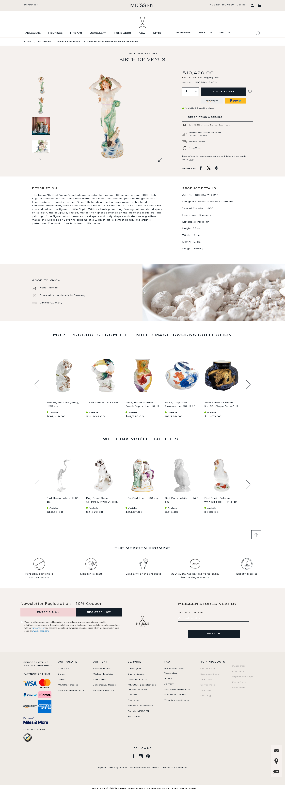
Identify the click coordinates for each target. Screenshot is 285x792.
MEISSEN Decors (103, 690)
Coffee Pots (207, 685)
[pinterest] (149, 755)
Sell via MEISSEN (138, 711)
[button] (41, 105)
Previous (36, 384)
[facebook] (135, 755)
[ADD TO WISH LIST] (250, 91)
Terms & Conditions (175, 768)
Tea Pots (205, 690)
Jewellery (98, 33)
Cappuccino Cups (243, 677)
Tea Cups (206, 680)
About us (205, 33)
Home (27, 42)
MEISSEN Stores (68, 685)
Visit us (224, 33)
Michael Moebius (103, 674)
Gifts (157, 33)
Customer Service (175, 695)
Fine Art (76, 33)
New (142, 33)
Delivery (169, 684)
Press (61, 680)
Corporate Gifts (137, 680)
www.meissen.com (40, 631)
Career (62, 674)
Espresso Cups (209, 674)
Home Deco (122, 33)
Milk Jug (205, 696)
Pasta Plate (239, 682)
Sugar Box (238, 666)
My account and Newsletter (174, 671)
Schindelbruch (101, 669)
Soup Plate (239, 688)
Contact (242, 5)
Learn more (224, 125)
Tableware (32, 33)
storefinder (31, 5)
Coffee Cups (208, 669)
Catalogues (135, 669)
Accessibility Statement (144, 768)
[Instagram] (142, 755)
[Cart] (259, 5)
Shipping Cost (211, 78)
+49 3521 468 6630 (221, 5)
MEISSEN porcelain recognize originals (142, 687)
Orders (168, 679)
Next (248, 384)
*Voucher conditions (176, 700)
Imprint (102, 768)
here (191, 159)
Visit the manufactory (71, 690)
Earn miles (134, 717)
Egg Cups (238, 671)
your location (191, 613)
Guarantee (134, 700)
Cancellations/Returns (177, 689)
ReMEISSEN (183, 33)
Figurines (55, 33)
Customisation (136, 674)
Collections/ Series (104, 685)
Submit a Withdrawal (140, 706)
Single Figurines (69, 42)
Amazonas (99, 680)
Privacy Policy (38, 628)
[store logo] (142, 5)
